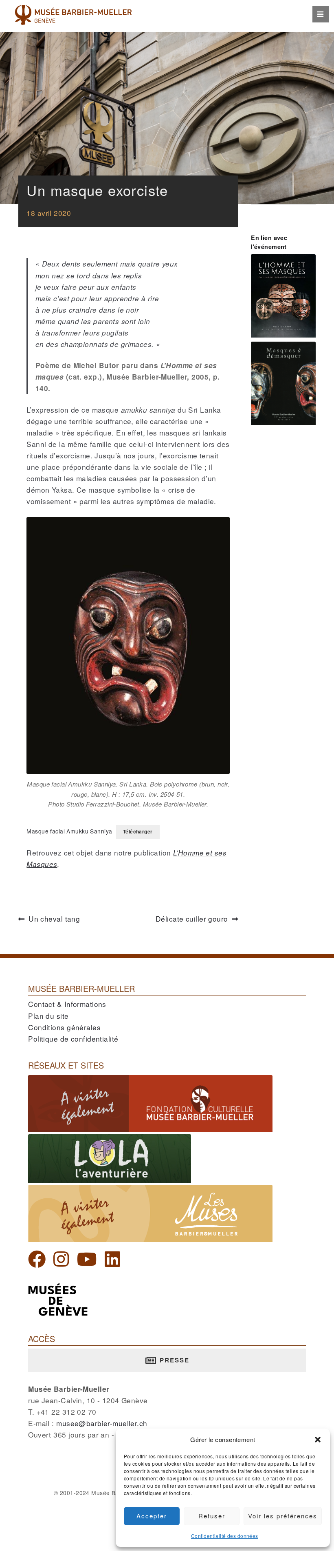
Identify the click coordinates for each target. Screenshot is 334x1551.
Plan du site (48, 1016)
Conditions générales (64, 1027)
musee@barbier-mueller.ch (101, 1423)
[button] (318, 1439)
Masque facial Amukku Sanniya (69, 831)
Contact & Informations (67, 1004)
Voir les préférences (282, 1515)
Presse (173, 1359)
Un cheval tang (54, 919)
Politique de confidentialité (73, 1038)
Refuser (211, 1515)
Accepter (151, 1515)
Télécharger (138, 831)
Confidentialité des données (224, 1535)
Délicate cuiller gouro (197, 919)
